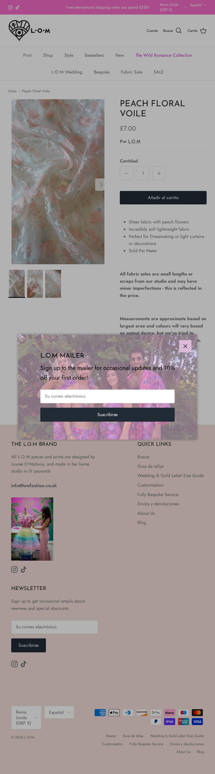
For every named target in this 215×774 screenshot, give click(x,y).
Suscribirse (107, 414)
